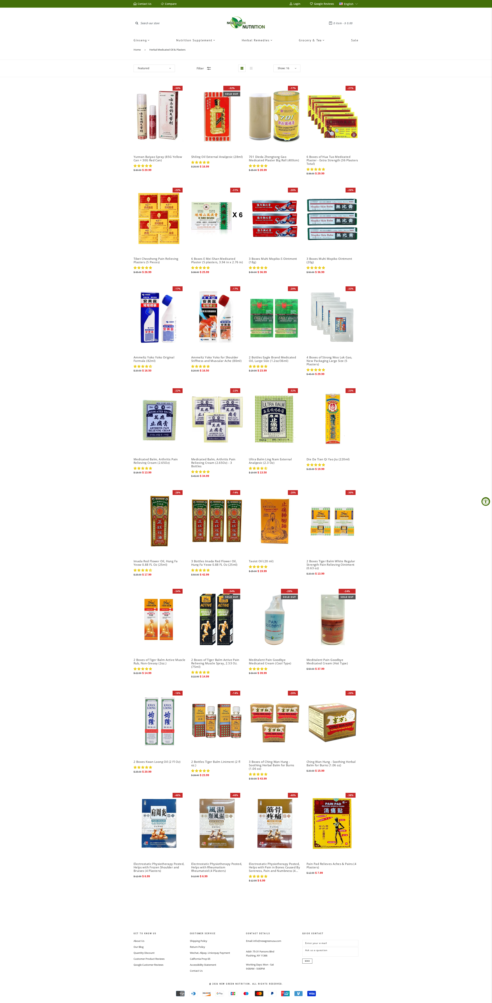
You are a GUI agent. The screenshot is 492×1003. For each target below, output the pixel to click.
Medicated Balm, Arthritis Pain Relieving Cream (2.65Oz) (156, 460)
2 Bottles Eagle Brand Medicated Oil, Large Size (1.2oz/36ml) (272, 359)
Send (307, 961)
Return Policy (197, 947)
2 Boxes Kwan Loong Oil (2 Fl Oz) (157, 761)
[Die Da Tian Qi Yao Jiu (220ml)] (332, 419)
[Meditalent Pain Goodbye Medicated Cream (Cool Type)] (275, 619)
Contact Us (196, 970)
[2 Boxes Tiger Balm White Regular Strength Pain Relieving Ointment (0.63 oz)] (332, 521)
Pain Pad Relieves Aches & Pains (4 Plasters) (331, 865)
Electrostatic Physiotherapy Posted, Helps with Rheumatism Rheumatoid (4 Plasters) (216, 867)
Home (137, 49)
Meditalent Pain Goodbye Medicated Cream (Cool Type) (270, 661)
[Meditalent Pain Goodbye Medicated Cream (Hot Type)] (332, 619)
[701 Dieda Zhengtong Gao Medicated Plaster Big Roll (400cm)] (275, 116)
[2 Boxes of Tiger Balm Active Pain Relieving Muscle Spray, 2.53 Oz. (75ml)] (217, 619)
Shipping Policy (198, 941)
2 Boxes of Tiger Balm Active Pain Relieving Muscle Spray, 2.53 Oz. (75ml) (215, 663)
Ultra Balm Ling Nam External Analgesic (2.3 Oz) (270, 460)
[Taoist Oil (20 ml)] (275, 521)
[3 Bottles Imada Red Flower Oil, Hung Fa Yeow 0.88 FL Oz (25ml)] (217, 521)
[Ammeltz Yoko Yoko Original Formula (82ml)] (159, 317)
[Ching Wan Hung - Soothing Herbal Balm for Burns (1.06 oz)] (332, 721)
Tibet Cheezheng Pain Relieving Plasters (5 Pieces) (156, 260)
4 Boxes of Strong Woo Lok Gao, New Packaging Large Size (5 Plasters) (329, 361)
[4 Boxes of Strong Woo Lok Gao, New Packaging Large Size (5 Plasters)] (332, 317)
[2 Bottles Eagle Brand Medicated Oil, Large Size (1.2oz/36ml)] (275, 317)
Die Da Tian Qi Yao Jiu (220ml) (328, 459)
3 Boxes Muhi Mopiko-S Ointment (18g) (273, 260)
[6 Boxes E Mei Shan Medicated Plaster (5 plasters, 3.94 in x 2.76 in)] (217, 218)
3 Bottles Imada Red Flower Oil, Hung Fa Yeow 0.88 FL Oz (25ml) (214, 562)
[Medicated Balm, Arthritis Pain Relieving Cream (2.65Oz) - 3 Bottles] (217, 419)
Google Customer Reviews (148, 964)
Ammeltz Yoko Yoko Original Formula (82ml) (154, 359)
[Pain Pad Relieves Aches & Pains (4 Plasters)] (332, 823)
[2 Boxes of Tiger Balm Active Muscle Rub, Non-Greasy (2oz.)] (159, 619)
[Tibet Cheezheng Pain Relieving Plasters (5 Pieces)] (159, 218)
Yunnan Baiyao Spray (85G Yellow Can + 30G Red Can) (158, 158)
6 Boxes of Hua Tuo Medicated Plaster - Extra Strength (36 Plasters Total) (332, 160)
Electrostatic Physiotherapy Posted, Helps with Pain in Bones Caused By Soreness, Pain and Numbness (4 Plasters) (274, 867)
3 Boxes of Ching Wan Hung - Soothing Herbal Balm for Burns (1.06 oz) (271, 765)
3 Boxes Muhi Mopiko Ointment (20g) (329, 260)
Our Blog (139, 947)
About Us (139, 941)
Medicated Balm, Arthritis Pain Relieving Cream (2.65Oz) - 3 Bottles (213, 462)
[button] (348, 4)
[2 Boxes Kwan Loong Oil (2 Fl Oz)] (159, 721)
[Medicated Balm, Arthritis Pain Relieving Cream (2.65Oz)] (159, 419)
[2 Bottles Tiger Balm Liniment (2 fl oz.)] (217, 721)
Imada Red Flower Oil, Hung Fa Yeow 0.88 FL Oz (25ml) (156, 562)
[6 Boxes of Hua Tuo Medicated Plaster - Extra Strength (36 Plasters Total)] (332, 116)
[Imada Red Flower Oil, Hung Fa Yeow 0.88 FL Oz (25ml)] (159, 521)
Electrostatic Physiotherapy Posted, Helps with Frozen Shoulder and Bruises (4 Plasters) (159, 867)
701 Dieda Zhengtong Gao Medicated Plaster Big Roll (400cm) (274, 158)
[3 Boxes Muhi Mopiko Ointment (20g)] (332, 218)
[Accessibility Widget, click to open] (485, 501)
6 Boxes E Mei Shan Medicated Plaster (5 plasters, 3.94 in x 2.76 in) (217, 260)
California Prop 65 (200, 959)
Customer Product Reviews (149, 959)
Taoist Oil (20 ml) (261, 561)
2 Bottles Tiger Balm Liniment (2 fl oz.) (215, 763)
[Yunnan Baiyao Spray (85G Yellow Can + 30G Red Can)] (159, 116)
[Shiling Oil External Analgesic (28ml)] (217, 116)
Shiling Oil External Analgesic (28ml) (217, 156)
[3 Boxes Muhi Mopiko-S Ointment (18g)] (275, 218)
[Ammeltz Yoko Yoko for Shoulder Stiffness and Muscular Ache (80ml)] (217, 317)
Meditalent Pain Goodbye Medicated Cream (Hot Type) (327, 661)
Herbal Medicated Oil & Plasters (167, 49)
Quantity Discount (144, 953)
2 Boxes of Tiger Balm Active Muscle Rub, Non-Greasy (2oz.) (159, 661)
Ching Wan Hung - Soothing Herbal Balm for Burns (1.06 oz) (331, 763)
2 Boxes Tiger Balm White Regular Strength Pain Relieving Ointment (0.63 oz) (331, 564)
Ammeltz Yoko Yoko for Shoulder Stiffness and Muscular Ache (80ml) (216, 359)
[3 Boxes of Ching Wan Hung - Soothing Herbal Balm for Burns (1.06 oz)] (275, 721)
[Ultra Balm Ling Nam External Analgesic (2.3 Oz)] (275, 419)
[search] (137, 23)
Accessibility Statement (203, 964)
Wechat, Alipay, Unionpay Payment (210, 953)
